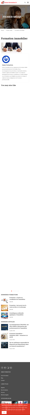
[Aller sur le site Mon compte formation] (20, 403)
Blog (2, 378)
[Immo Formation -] (9, 2)
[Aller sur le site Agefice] (26, 403)
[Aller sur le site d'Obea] (7, 403)
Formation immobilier (19, 30)
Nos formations (4, 390)
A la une (3, 392)
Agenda (3, 387)
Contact (3, 380)
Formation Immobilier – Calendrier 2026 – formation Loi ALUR (18, 335)
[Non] (28, 409)
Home (2, 30)
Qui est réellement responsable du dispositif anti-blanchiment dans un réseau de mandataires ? (19, 344)
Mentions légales (5, 394)
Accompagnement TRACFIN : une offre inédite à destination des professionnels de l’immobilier (19, 326)
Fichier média (9, 30)
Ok (4, 412)
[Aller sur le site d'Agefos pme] (14, 403)
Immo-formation (7, 65)
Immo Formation (4, 375)
